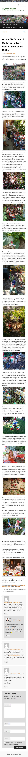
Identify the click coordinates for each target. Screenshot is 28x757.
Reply (6, 613)
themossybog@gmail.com (14, 655)
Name (7, 723)
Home (3, 24)
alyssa (8, 586)
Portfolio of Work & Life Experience (9, 27)
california (23, 585)
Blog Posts (15, 24)
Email (7, 731)
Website (6, 738)
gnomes (4, 586)
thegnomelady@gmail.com (11, 627)
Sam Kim (6, 602)
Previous (4, 32)
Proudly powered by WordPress (14, 754)
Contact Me (21, 27)
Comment (7, 705)
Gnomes (14, 585)
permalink (18, 586)
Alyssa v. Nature (9, 8)
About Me (9, 24)
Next (24, 32)
